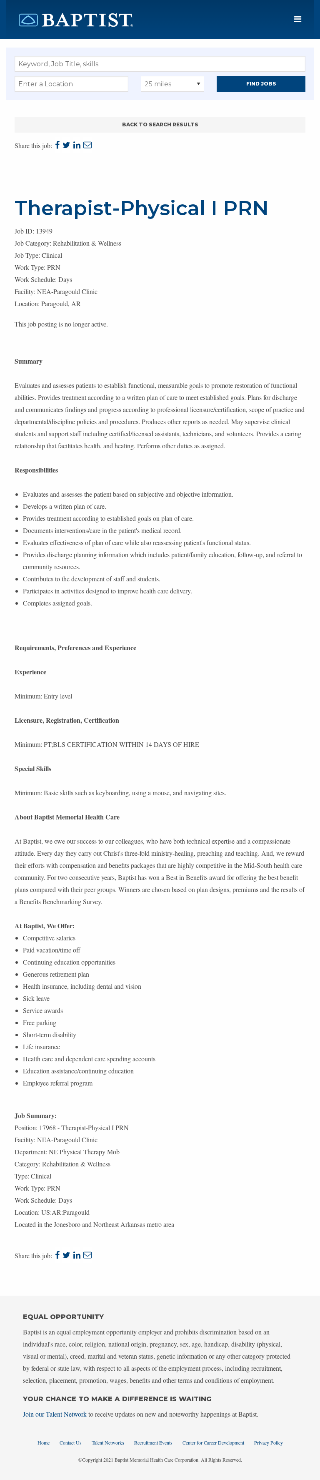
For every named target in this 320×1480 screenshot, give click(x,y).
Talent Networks (108, 1442)
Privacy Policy (268, 1442)
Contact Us (71, 1442)
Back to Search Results (160, 124)
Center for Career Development (213, 1442)
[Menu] (297, 19)
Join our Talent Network (55, 1414)
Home (44, 1442)
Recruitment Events (153, 1442)
